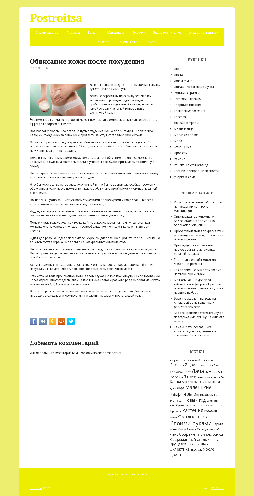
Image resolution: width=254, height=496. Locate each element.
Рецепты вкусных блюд (191, 165)
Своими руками (191, 423)
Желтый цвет (213, 372)
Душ (33, 211)
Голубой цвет (180, 372)
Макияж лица (184, 129)
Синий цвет (187, 429)
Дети (177, 69)
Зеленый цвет (183, 376)
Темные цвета (215, 440)
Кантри (175, 382)
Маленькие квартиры (190, 390)
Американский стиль (181, 360)
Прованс (175, 411)
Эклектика (180, 449)
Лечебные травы (186, 123)
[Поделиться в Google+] (61, 321)
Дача (198, 370)
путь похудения (91, 131)
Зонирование (206, 377)
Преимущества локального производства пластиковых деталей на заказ (194, 249)
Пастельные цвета (210, 405)
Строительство (47, 32)
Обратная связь (117, 474)
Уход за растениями (203, 32)
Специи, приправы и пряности (196, 171)
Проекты (73, 32)
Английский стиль (202, 360)
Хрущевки (178, 444)
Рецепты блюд (128, 42)
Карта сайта (139, 474)
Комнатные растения (189, 111)
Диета (152, 42)
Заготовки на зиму (187, 99)
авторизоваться (109, 353)
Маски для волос (186, 135)
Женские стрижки (187, 93)
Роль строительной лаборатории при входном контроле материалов (198, 206)
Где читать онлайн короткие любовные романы (195, 262)
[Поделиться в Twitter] (71, 321)
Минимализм (203, 395)
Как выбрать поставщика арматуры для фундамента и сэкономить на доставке (195, 331)
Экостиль (196, 449)
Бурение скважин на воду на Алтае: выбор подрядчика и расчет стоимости (195, 302)
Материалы (115, 32)
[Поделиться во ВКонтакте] (43, 321)
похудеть (121, 85)
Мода (178, 141)
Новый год (195, 400)
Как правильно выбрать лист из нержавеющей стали (197, 272)
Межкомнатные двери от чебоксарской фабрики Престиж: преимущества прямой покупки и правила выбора (198, 286)
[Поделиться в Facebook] (33, 321)
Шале (204, 444)
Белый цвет (205, 365)
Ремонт (93, 32)
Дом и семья (183, 81)
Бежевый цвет (183, 364)
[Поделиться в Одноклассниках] (52, 321)
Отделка (139, 32)
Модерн (218, 395)
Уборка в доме (184, 177)
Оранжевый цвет (187, 405)
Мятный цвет (177, 401)
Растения (192, 410)
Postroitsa (56, 17)
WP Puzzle (217, 488)
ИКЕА (220, 377)
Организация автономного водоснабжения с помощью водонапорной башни (194, 220)
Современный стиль (188, 439)
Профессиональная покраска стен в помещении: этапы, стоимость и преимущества (199, 235)
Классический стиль (194, 381)
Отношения (182, 147)
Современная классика (201, 434)
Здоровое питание (167, 32)
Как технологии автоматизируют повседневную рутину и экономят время (199, 317)
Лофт (180, 388)
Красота (104, 42)
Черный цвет (193, 444)
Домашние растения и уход (194, 87)
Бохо (217, 365)
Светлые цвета (193, 416)
